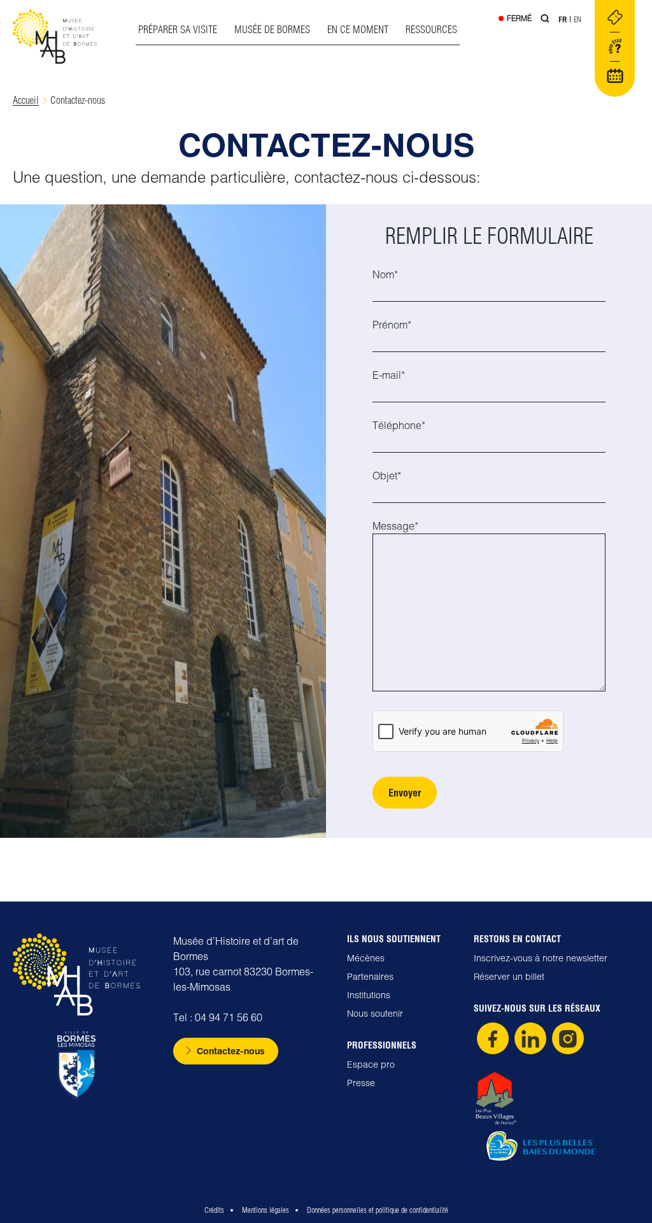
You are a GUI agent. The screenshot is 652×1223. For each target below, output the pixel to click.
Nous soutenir (375, 1013)
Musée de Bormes (272, 29)
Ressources (431, 29)
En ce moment (357, 29)
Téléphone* (398, 425)
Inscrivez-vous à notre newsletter (540, 958)
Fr (562, 19)
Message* (395, 526)
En (577, 19)
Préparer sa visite (177, 29)
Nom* (385, 274)
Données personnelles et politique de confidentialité (377, 1210)
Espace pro (371, 1064)
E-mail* (388, 375)
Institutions (368, 995)
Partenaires (370, 976)
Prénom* (391, 324)
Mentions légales (265, 1210)
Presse (361, 1083)
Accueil (26, 100)
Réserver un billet (509, 976)
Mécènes (366, 958)
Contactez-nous (231, 1050)
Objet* (386, 475)
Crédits (214, 1210)
